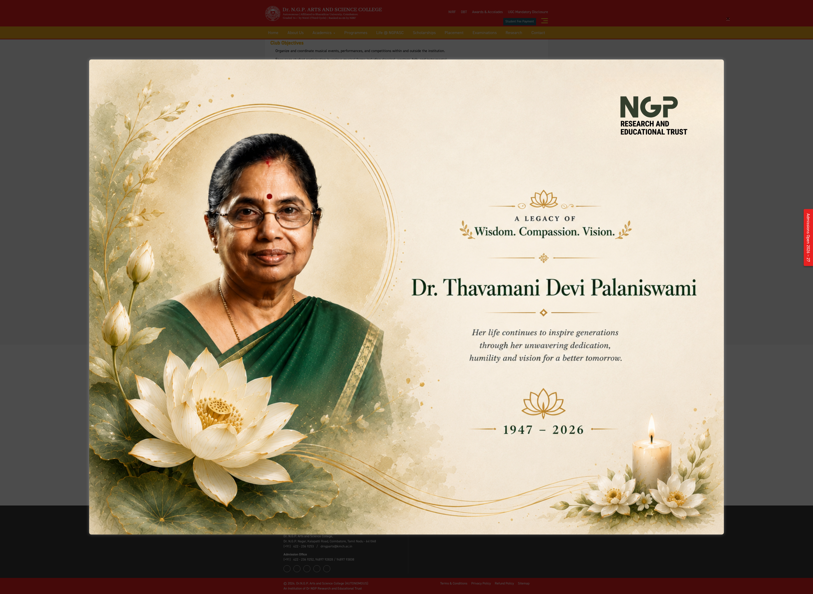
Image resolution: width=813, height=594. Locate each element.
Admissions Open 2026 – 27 (808, 237)
